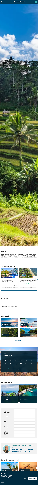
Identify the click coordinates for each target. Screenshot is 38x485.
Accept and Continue (32, 478)
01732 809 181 (25, 452)
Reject (25, 478)
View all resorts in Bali (19, 340)
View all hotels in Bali (19, 291)
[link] (9, 278)
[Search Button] (36, 2)
